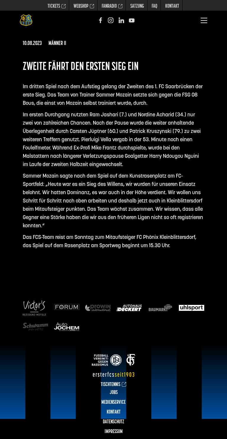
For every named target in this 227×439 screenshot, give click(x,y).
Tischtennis (110, 384)
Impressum (114, 432)
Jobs (114, 392)
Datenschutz (113, 422)
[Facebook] (100, 20)
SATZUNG (137, 6)
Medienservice (113, 402)
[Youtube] (131, 20)
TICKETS (54, 6)
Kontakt (172, 6)
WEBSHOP (81, 6)
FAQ (154, 6)
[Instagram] (111, 20)
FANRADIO (109, 6)
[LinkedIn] (121, 20)
